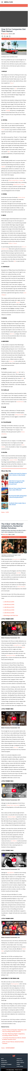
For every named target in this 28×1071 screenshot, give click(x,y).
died (15, 261)
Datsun (11, 83)
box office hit (14, 841)
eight (8, 151)
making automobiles (19, 414)
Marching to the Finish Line (11, 615)
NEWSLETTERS (4, 1060)
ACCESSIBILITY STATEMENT (6, 1064)
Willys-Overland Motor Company (15, 180)
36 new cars (11, 361)
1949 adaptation (10, 872)
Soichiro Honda (21, 197)
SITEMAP (18, 1064)
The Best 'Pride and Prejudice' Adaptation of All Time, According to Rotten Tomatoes (14, 1030)
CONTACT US (19, 1058)
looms (2, 129)
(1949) (9, 610)
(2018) (9, 612)
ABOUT (2, 1058)
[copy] (10, 36)
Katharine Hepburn (12, 817)
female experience (15, 984)
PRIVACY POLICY (20, 1060)
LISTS (7, 512)
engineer (3, 166)
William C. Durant (13, 243)
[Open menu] (2, 2)
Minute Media (11, 1069)
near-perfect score (18, 645)
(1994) (9, 604)
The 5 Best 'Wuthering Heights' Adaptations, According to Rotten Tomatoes (13, 1034)
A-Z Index (3, 1066)
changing (8, 110)
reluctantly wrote (16, 559)
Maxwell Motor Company (18, 184)
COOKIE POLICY (4, 1062)
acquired (18, 302)
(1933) (9, 607)
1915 (23, 378)
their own (12, 334)
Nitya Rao (5, 534)
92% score (16, 747)
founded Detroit (20, 401)
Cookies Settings (20, 1066)
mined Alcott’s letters (10, 655)
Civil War (18, 573)
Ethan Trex (5, 33)
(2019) (9, 601)
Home (2, 512)
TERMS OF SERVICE (20, 1062)
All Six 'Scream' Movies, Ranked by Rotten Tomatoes (13, 1042)
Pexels (16, 56)
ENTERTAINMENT (10, 1048)
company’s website (13, 460)
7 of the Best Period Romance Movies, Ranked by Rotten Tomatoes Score (14, 1038)
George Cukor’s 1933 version (13, 805)
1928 (16, 88)
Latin (17, 372)
